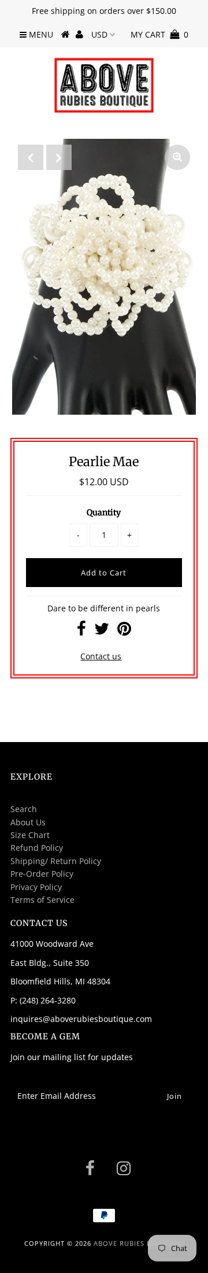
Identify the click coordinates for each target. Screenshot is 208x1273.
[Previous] (30, 157)
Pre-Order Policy (41, 873)
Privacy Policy (36, 886)
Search (23, 808)
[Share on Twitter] (101, 631)
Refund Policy (36, 847)
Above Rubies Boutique (139, 1243)
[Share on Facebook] (81, 631)
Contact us (100, 656)
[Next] (59, 157)
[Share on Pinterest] (124, 631)
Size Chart (30, 834)
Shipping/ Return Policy (55, 860)
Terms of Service (42, 899)
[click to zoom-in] (177, 157)
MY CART (159, 34)
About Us (28, 822)
